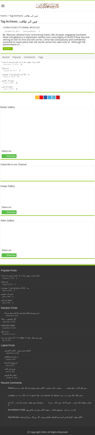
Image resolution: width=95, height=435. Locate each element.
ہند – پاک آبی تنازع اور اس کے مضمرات (16, 74)
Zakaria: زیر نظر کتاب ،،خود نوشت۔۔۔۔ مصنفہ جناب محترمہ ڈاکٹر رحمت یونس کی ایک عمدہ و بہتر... (47, 388)
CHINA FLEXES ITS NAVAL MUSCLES (21, 27)
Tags (40, 57)
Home (3, 15)
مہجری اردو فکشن (11, 357)
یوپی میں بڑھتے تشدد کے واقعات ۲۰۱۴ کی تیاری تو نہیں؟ (21, 338)
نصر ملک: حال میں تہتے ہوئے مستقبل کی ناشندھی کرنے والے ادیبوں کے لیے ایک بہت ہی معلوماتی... (45, 395)
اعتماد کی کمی (7, 87)
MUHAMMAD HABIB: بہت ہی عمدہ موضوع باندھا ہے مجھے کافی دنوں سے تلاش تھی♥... (42, 410)
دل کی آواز (5, 332)
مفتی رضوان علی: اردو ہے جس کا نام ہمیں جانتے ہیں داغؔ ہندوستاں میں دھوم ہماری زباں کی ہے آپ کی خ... (49, 403)
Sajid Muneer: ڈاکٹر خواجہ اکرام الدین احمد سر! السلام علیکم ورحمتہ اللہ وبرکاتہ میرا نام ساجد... (45, 417)
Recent (6, 57)
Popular (17, 57)
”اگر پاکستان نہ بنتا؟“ (8, 319)
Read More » (7, 49)
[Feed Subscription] (94, 21)
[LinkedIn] (54, 97)
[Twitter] (49, 97)
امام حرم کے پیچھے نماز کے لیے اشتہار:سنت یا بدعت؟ (21, 62)
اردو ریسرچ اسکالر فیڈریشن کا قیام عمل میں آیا (21, 313)
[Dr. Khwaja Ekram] (47, 5)
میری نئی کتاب (9, 369)
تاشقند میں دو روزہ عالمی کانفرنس (17, 351)
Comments (29, 57)
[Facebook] (45, 97)
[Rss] (37, 97)
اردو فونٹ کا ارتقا (10, 363)
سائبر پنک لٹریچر (10, 375)
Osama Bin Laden (8, 325)
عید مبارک (5, 68)
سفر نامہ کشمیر (8, 81)
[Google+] (41, 97)
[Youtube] (58, 97)
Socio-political (29, 31)
